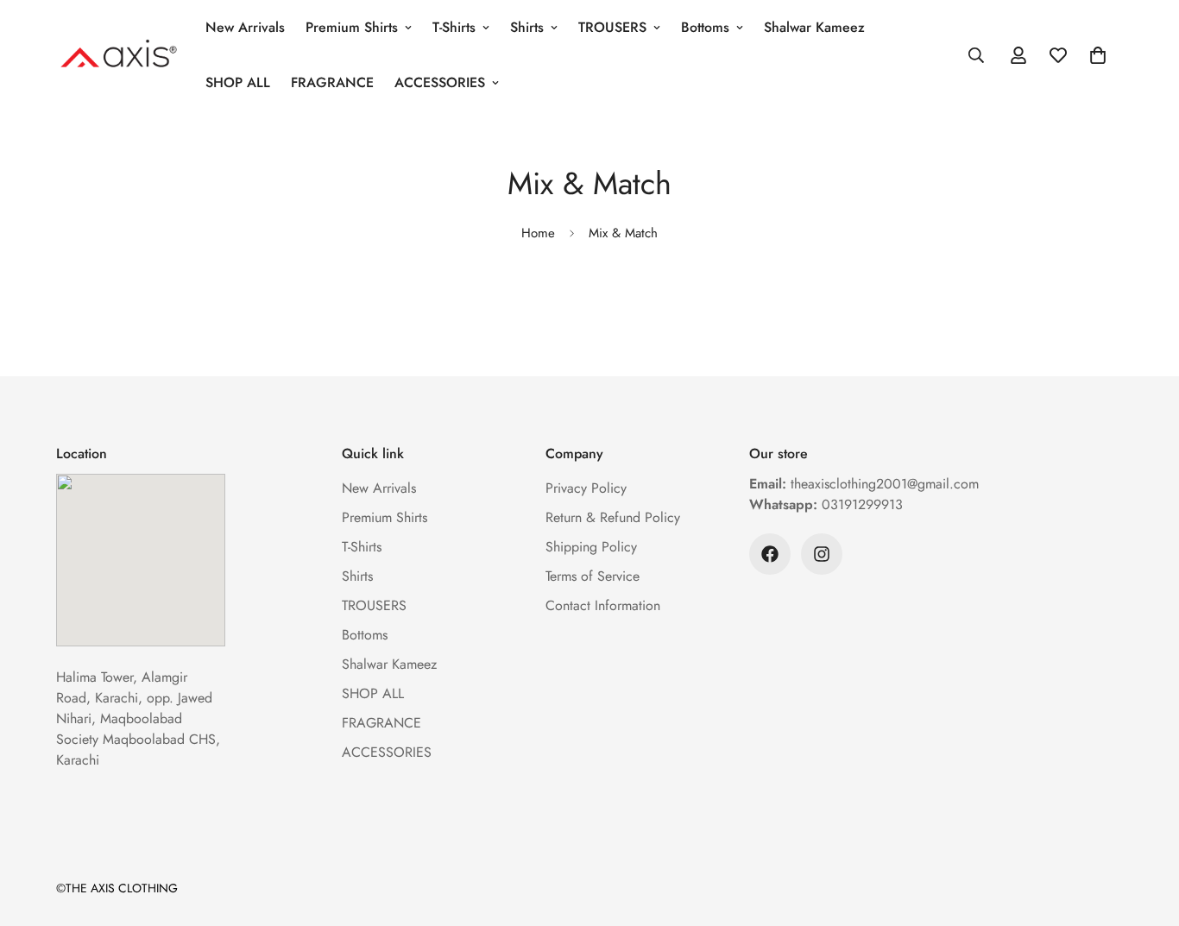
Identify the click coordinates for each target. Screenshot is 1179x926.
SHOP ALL (237, 82)
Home (538, 233)
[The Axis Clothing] (118, 54)
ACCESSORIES (439, 82)
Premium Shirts (352, 27)
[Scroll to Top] (1145, 832)
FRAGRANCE (332, 82)
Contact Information (602, 605)
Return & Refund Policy (612, 517)
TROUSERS (612, 27)
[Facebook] (770, 554)
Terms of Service (592, 576)
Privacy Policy (586, 488)
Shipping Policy (591, 547)
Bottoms (705, 27)
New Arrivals (245, 27)
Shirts (527, 27)
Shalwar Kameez (814, 27)
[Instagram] (821, 554)
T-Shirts (454, 27)
